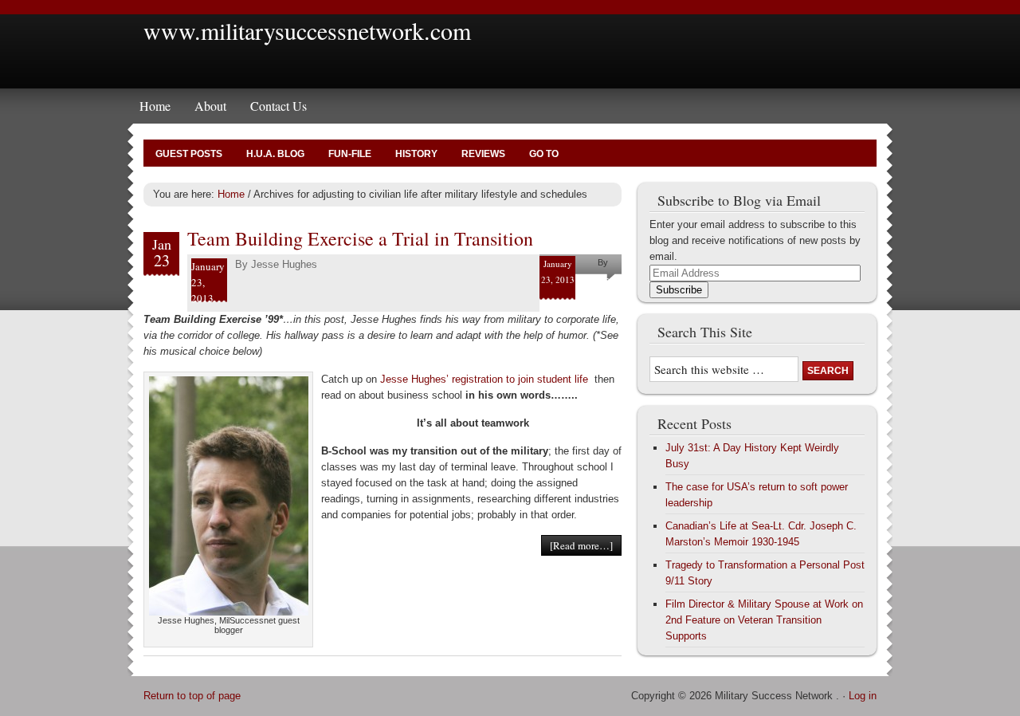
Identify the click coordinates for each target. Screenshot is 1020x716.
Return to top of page (192, 696)
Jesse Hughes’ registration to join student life (484, 379)
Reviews (483, 153)
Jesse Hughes (284, 264)
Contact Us (278, 105)
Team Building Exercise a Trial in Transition (360, 238)
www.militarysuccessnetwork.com (307, 30)
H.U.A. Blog (275, 153)
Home (155, 105)
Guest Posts (188, 153)
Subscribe (679, 290)
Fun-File (349, 153)
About (210, 105)
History (416, 153)
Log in (863, 696)
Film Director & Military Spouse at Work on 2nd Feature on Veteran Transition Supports (764, 620)
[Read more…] (581, 545)
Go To (544, 153)
